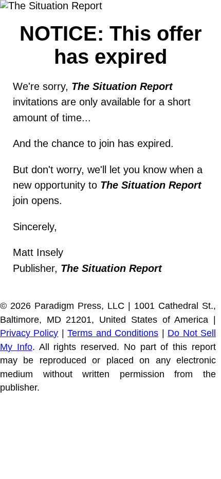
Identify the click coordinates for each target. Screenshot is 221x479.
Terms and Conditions (112, 333)
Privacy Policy (29, 333)
